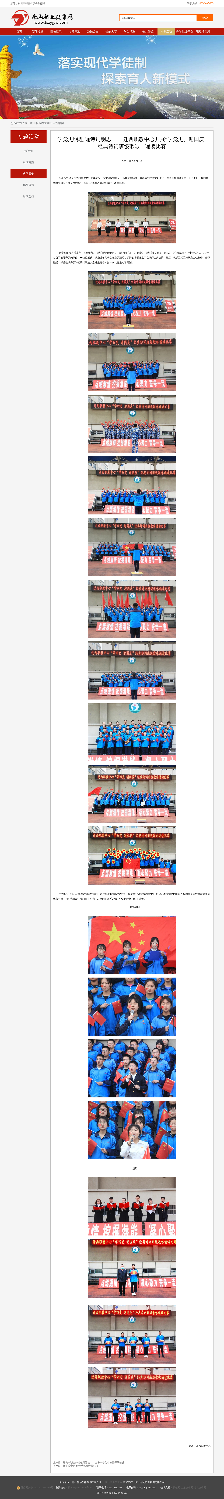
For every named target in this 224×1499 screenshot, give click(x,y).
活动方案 (28, 162)
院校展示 (56, 31)
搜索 (205, 17)
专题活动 (166, 31)
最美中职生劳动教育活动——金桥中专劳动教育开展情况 (93, 1462)
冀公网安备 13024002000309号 (37, 1487)
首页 (19, 31)
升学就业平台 (184, 31)
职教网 (176, 1487)
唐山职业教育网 (43, 17)
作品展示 (28, 184)
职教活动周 (203, 31)
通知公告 (92, 31)
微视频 (28, 150)
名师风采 (74, 31)
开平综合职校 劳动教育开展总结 (80, 1465)
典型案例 (58, 123)
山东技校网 (187, 1487)
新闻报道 (37, 31)
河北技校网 (200, 1487)
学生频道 (129, 31)
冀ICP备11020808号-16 (80, 1487)
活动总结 (28, 196)
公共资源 (147, 31)
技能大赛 (111, 31)
